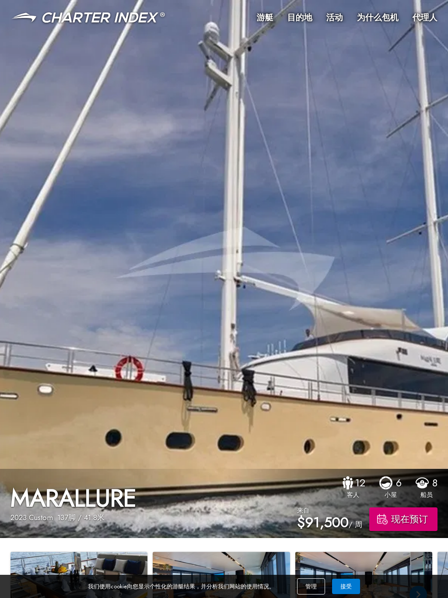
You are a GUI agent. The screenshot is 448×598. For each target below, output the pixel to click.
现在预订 (409, 519)
